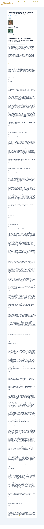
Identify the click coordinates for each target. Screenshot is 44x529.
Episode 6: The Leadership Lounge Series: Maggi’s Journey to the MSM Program (21, 59)
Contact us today (18, 515)
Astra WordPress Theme (27, 526)
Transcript (10, 63)
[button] (20, 1)
